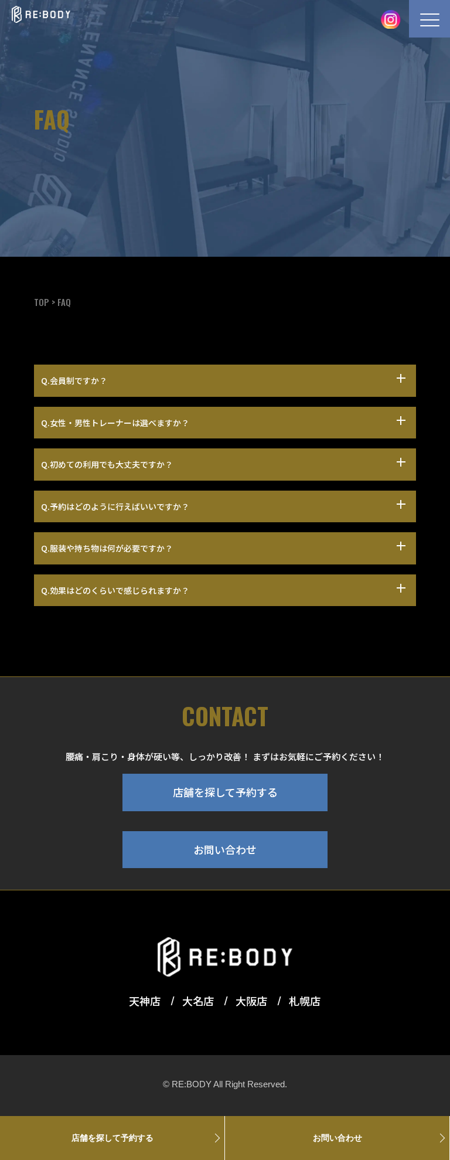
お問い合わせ (225, 849)
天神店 (146, 1000)
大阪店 (253, 1000)
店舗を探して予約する (225, 792)
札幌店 (305, 1000)
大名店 (199, 1000)
